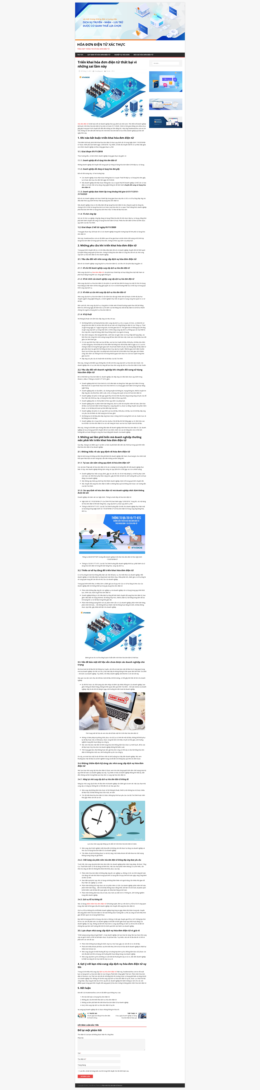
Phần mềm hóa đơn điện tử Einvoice (112, 1085)
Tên (79, 1053)
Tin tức (80, 55)
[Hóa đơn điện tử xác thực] (130, 39)
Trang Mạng (82, 1065)
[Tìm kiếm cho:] (166, 63)
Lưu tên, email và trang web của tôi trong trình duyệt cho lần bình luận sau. (104, 1071)
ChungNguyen (98, 71)
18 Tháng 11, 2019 (86, 71)
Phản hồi (80, 1038)
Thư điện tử (81, 1059)
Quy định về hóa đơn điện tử (98, 55)
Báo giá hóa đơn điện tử (143, 55)
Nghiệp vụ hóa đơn (121, 55)
